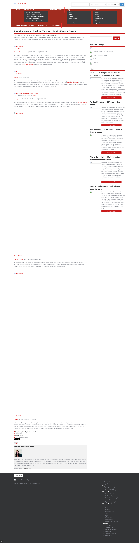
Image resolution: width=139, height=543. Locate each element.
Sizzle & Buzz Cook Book (25, 25)
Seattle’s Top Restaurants (112, 494)
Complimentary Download (112, 488)
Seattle (70, 14)
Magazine (105, 486)
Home (18, 10)
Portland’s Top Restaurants (33, 14)
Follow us (96, 10)
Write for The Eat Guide (112, 522)
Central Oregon (73, 18)
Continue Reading (111, 97)
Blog (68, 10)
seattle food (34, 432)
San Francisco (109, 520)
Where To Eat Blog (107, 504)
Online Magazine (56, 10)
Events (107, 506)
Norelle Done (19, 435)
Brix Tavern (96, 59)
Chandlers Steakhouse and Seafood (103, 51)
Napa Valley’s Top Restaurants (34, 21)
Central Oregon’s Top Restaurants (35, 16)
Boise (70, 21)
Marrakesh (96, 48)
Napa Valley (72, 23)
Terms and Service (110, 533)
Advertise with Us (110, 527)
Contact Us (42, 25)
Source (34, 95)
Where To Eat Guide (20, 483)
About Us (105, 524)
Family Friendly (22, 432)
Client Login (55, 25)
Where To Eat (29, 10)
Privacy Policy (36, 483)
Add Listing (18, 475)
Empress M (96, 62)
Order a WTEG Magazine (112, 490)
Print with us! (108, 535)
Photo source (17, 48)
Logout (106, 484)
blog (19, 35)
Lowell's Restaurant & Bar (100, 55)
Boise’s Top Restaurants (32, 18)
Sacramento (108, 518)
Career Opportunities (111, 529)
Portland (71, 16)
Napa (106, 516)
